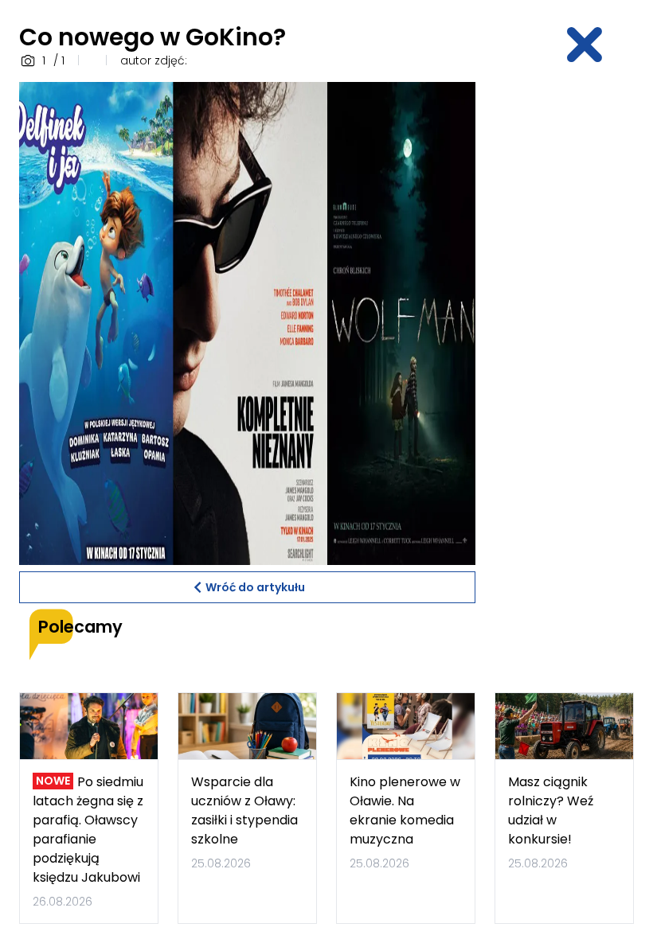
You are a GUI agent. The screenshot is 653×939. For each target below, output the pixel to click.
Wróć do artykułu (255, 587)
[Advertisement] (574, 320)
